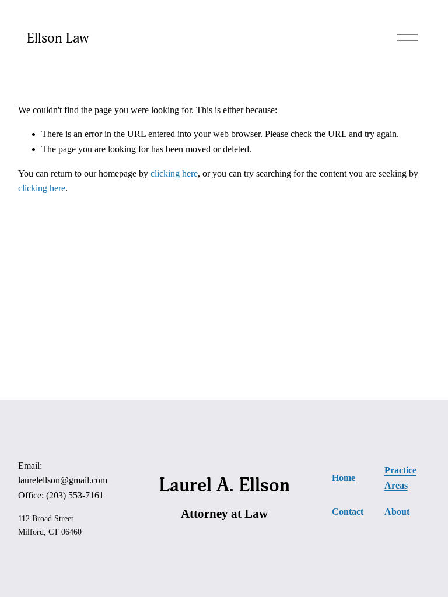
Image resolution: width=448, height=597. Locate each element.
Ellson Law (58, 38)
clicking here (174, 173)
